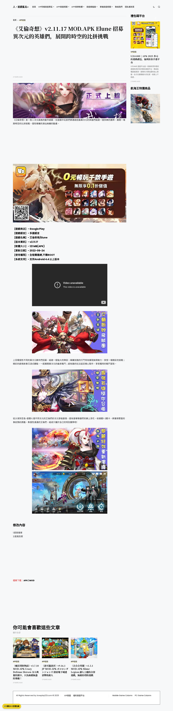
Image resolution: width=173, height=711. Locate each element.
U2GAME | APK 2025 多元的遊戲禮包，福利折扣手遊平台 (145, 59)
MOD (31, 580)
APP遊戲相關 (62, 7)
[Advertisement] (69, 59)
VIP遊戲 (133, 52)
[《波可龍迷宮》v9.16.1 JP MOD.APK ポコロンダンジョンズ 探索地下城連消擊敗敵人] (55, 648)
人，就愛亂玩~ (21, 7)
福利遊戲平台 (78, 695)
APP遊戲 (22, 20)
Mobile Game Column (122, 695)
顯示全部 (16, 632)
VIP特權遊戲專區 (45, 7)
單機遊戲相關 (105, 7)
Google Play (37, 229)
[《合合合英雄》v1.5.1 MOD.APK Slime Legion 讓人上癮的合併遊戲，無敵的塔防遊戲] (84, 648)
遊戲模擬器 (91, 7)
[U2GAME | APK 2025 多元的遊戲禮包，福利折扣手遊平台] (145, 34)
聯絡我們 (119, 7)
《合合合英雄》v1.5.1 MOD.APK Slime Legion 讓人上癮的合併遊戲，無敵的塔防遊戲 (83, 670)
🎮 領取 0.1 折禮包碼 (11, 706)
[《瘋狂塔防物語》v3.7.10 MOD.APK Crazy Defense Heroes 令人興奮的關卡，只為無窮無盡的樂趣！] (26, 648)
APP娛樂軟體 (77, 7)
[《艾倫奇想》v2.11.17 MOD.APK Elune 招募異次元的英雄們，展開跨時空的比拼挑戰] (69, 100)
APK (26, 580)
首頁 (34, 7)
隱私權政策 (129, 7)
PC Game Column (143, 695)
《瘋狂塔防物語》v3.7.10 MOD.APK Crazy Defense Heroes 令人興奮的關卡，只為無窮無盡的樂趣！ (26, 672)
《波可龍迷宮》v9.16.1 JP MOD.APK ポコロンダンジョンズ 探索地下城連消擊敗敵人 (55, 670)
